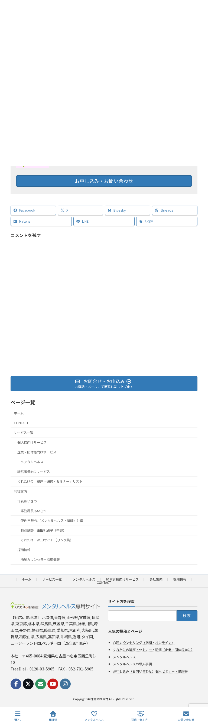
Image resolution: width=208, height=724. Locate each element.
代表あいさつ (27, 500)
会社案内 (20, 491)
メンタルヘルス (32, 461)
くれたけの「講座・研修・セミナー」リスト (49, 481)
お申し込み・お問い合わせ (104, 180)
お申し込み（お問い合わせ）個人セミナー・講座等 (150, 671)
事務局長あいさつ (34, 510)
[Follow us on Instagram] (65, 684)
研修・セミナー (140, 719)
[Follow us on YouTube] (52, 684)
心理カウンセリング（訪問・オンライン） (144, 642)
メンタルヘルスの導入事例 (132, 664)
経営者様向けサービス (33, 471)
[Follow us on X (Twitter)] (28, 684)
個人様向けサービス (32, 442)
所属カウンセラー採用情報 (40, 559)
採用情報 (23, 549)
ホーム (19, 412)
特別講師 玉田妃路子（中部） (43, 530)
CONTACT (21, 422)
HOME (53, 719)
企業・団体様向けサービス (36, 452)
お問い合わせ (186, 719)
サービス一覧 (23, 432)
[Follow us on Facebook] (16, 684)
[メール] (40, 684)
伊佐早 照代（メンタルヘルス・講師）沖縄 (52, 520)
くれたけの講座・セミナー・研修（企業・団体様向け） (153, 649)
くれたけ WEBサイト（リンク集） (47, 540)
